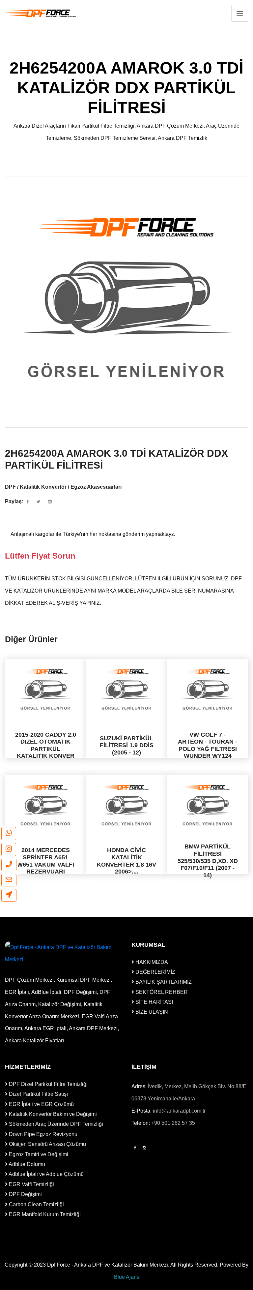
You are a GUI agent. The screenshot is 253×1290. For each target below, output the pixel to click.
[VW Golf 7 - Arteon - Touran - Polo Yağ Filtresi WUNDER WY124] (207, 689)
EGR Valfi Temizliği (31, 1184)
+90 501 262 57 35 (173, 1123)
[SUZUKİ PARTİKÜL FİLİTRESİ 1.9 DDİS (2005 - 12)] (126, 689)
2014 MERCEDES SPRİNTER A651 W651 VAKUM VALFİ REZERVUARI (45, 861)
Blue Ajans (126, 1277)
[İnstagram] (144, 1148)
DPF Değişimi (25, 1194)
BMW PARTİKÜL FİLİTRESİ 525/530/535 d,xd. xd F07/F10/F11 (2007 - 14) (208, 861)
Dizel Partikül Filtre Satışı (38, 1094)
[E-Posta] (8, 880)
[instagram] (8, 849)
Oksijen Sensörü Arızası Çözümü (47, 1144)
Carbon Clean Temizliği (36, 1204)
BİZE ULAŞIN (151, 1012)
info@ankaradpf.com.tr (179, 1111)
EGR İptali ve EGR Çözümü (41, 1104)
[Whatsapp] (8, 833)
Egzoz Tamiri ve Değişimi (38, 1154)
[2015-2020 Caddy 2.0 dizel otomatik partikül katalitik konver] (45, 689)
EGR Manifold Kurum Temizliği (44, 1214)
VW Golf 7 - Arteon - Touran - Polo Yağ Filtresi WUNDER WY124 (207, 745)
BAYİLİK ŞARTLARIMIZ (163, 982)
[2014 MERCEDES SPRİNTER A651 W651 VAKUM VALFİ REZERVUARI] (45, 805)
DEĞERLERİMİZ (154, 972)
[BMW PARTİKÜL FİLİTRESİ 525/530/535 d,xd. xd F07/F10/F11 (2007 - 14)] (207, 805)
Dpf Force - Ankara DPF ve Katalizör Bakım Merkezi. (108, 1265)
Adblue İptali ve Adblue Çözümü (46, 1174)
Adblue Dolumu (26, 1164)
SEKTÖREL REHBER (161, 992)
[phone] (8, 865)
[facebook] (27, 502)
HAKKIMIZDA (151, 962)
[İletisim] (8, 895)
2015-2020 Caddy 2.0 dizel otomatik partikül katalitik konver (45, 745)
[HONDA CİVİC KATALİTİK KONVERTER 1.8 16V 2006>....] (126, 805)
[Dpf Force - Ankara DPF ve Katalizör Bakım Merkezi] (41, 13)
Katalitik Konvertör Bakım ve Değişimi (52, 1114)
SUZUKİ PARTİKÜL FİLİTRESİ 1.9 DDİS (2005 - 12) (127, 745)
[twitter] (38, 502)
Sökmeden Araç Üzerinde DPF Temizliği (55, 1124)
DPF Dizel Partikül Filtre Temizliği (48, 1084)
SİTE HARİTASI (153, 1002)
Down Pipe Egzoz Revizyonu (42, 1134)
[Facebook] (135, 1148)
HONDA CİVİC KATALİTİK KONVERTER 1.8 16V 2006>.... (126, 861)
